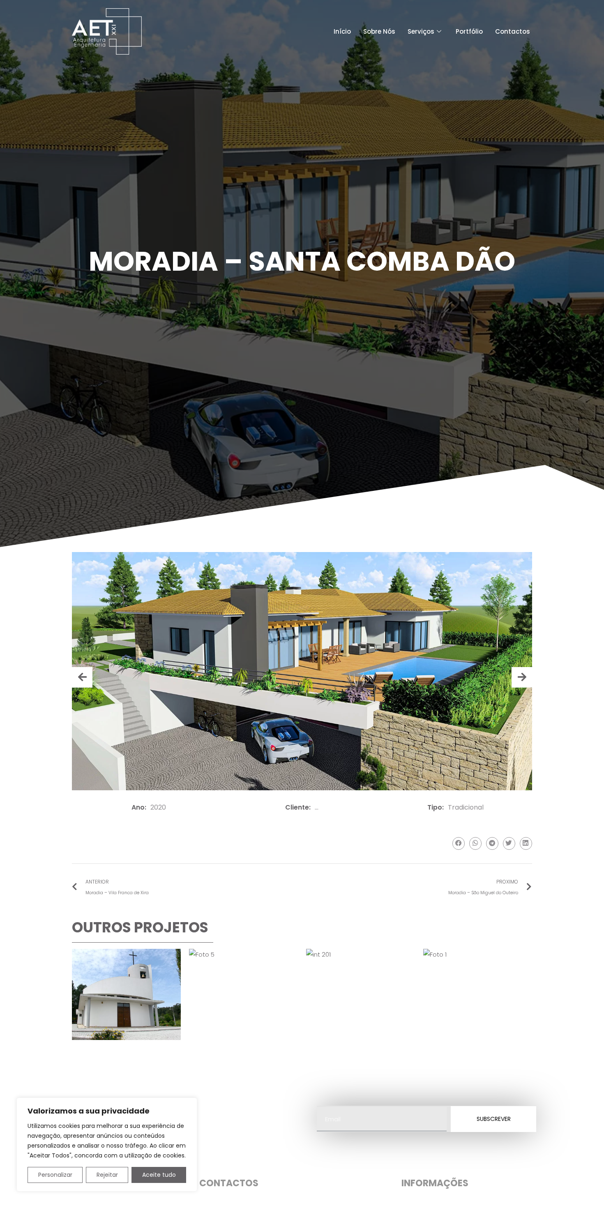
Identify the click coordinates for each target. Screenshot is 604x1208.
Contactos (512, 31)
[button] (458, 843)
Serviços (421, 31)
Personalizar (55, 1175)
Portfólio (469, 31)
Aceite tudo (159, 1175)
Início (342, 31)
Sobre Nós (379, 31)
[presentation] (82, 677)
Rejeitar (107, 1175)
